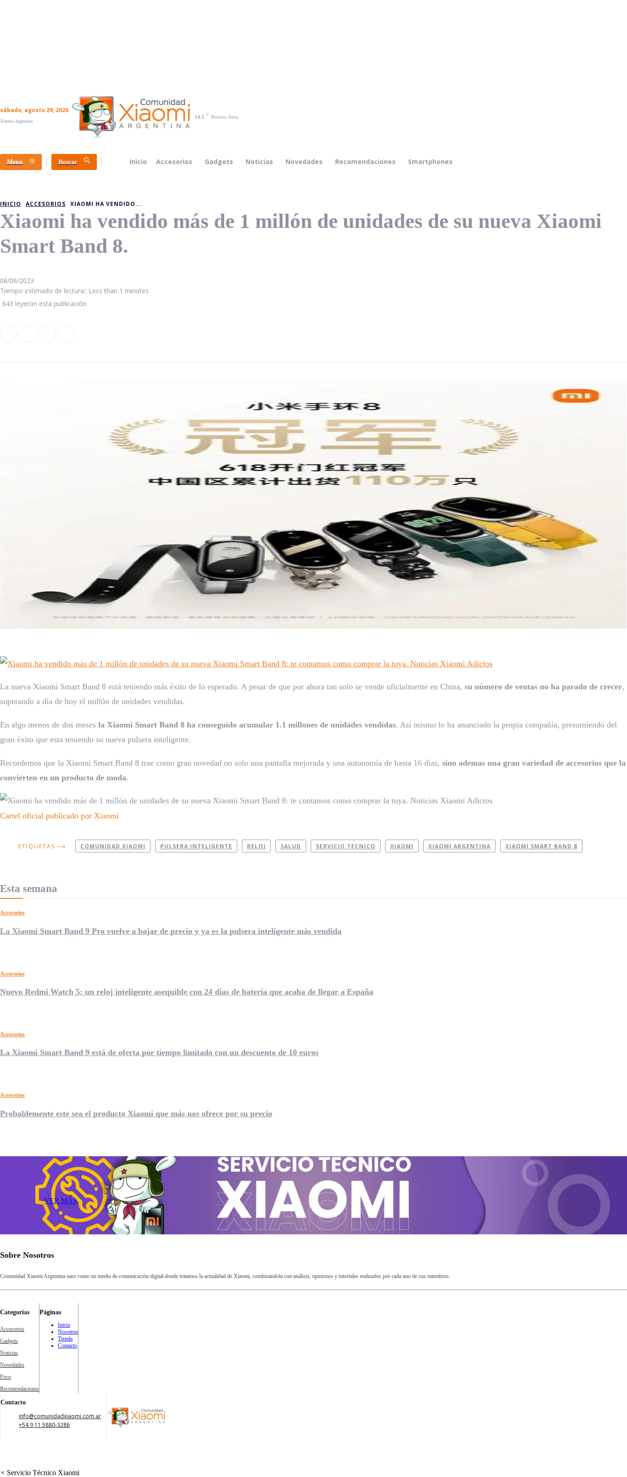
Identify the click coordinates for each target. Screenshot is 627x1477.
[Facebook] (8, 333)
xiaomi (402, 846)
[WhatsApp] (66, 333)
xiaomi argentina (459, 846)
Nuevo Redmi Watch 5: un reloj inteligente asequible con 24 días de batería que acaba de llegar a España (186, 991)
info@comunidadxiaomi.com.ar (60, 1416)
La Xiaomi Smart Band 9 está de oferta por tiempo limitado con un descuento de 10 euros (159, 1052)
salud (290, 846)
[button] (39, 1473)
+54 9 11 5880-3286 (44, 1425)
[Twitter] (47, 333)
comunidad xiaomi (113, 846)
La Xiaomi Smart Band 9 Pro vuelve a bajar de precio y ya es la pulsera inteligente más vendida (170, 931)
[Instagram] (27, 333)
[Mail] (505, 1262)
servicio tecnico (345, 846)
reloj (256, 846)
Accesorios (12, 912)
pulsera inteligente (196, 846)
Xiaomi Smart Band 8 (541, 846)
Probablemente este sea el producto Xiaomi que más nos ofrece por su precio (136, 1113)
